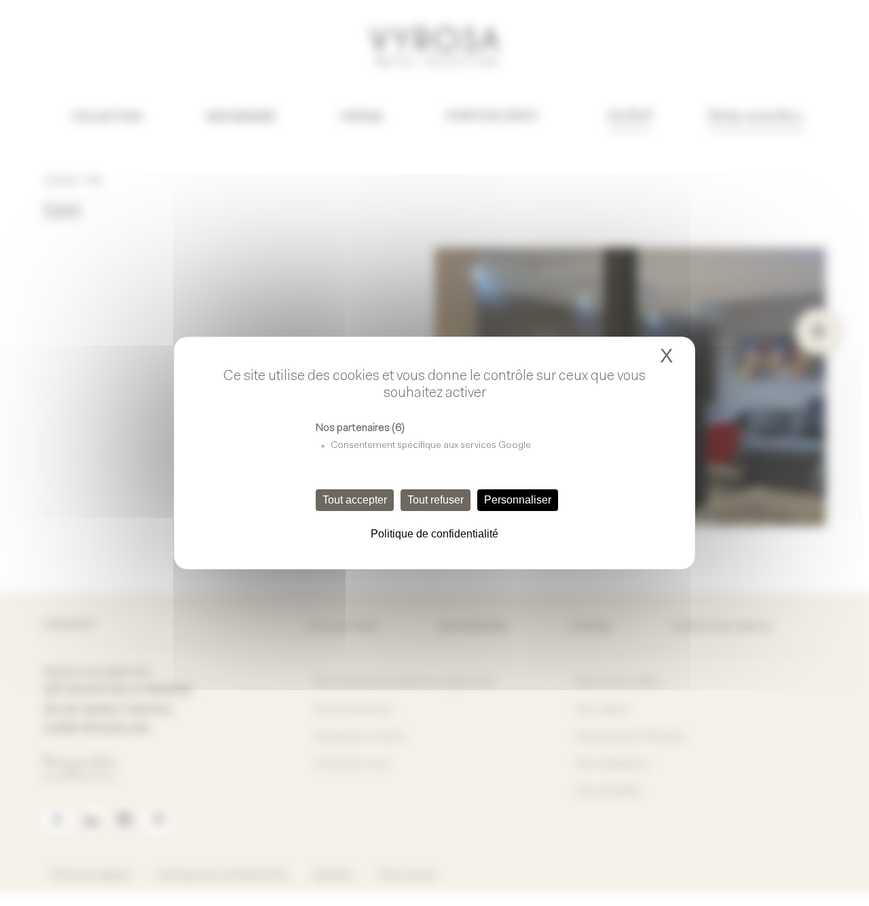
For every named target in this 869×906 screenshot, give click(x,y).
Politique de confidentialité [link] (434, 534)
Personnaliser (517, 500)
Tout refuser (435, 500)
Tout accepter (354, 500)
